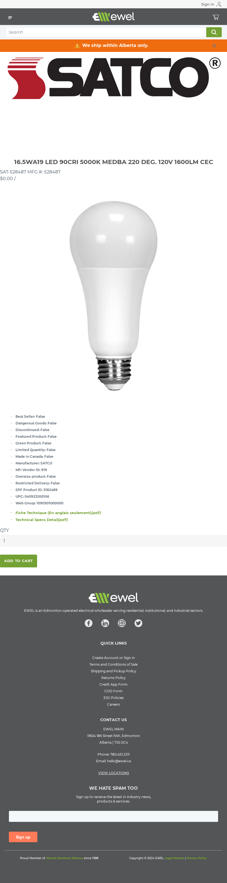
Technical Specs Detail (42, 519)
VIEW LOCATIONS (113, 773)
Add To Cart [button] (18, 561)
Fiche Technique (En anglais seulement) (58, 512)
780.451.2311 (120, 754)
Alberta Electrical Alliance (64, 858)
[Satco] (113, 82)
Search (213, 32)
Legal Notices (174, 858)
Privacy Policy (197, 858)
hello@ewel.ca (119, 761)
